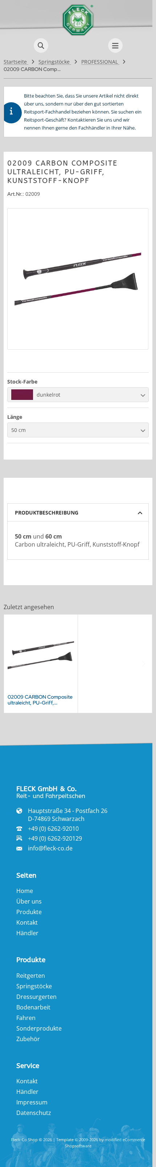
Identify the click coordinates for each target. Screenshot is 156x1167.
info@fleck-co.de (50, 848)
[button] (78, 394)
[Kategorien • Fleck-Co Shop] (78, 34)
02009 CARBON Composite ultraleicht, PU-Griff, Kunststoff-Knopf (40, 700)
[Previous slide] (12, 663)
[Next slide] (143, 663)
